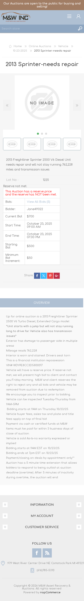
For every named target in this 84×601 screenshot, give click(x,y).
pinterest (50, 276)
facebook (37, 276)
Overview (42, 302)
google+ (57, 276)
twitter (44, 276)
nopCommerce (50, 592)
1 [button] (38, 134)
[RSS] (47, 553)
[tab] (41, 303)
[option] (12, 144)
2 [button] (42, 134)
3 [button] (46, 134)
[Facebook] (36, 553)
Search (80, 29)
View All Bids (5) (38, 201)
